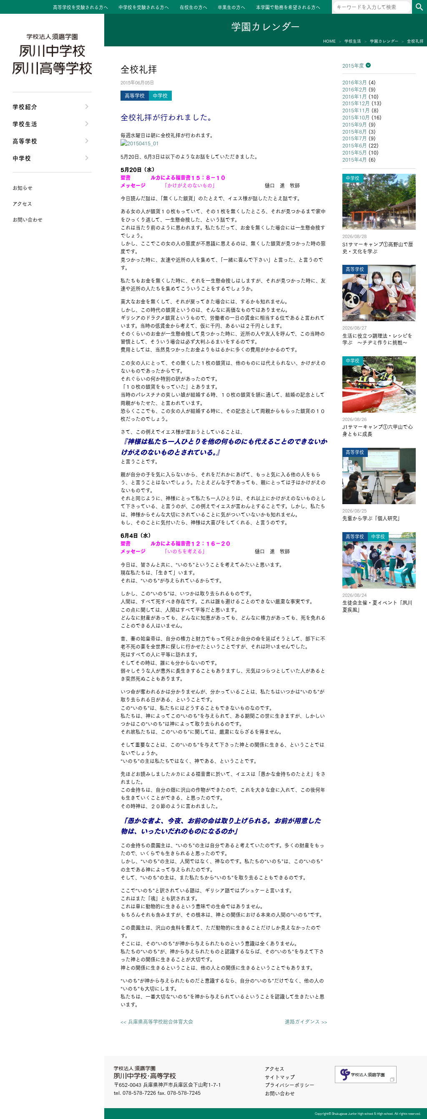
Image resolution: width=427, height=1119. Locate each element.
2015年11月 (356, 110)
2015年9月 (354, 124)
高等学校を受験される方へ (80, 7)
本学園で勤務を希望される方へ (288, 7)
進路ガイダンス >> (306, 1022)
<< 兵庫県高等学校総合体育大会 (157, 1022)
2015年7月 (354, 138)
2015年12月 (356, 103)
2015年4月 (354, 159)
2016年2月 (354, 89)
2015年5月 (354, 152)
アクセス (274, 1069)
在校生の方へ (193, 7)
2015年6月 (354, 145)
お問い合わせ (280, 1093)
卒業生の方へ (231, 7)
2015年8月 (354, 131)
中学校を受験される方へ (143, 7)
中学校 (22, 157)
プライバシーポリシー (289, 1085)
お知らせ (23, 188)
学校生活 (25, 123)
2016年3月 (354, 82)
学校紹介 (25, 106)
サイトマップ (280, 1077)
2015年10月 (356, 117)
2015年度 (353, 65)
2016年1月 (354, 96)
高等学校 (25, 140)
